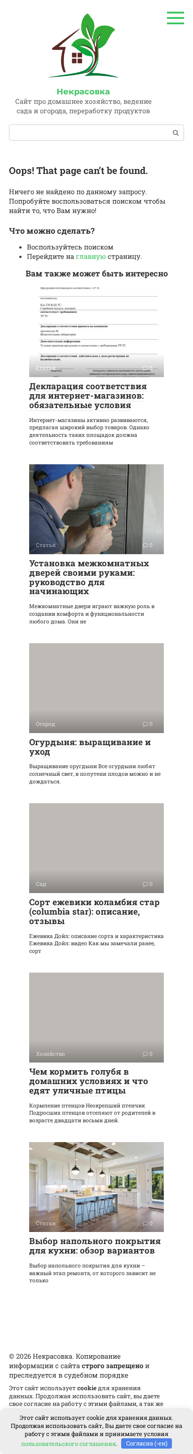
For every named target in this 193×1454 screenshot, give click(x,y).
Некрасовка (83, 92)
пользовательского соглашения (68, 1443)
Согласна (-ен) (146, 1443)
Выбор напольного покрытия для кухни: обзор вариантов (95, 1245)
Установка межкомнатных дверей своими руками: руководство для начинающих (89, 577)
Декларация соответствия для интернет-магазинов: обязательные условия (88, 395)
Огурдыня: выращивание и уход (90, 746)
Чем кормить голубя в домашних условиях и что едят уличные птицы (88, 1081)
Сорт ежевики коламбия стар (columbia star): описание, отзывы (94, 911)
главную (91, 256)
